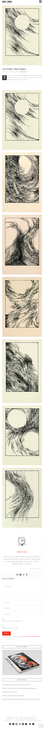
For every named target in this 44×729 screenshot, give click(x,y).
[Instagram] (17, 575)
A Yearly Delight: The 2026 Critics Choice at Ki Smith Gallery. (16, 684)
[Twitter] (24, 575)
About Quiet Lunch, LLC (28, 717)
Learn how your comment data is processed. (30, 636)
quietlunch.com (34, 569)
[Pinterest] (20, 575)
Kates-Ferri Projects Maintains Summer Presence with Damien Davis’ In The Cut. (20, 699)
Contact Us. (11, 718)
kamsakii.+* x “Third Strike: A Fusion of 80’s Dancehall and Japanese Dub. (19, 688)
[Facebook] (27, 575)
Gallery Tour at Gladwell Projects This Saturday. (13, 695)
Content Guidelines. (34, 720)
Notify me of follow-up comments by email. (12, 621)
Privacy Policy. (19, 720)
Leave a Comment (23, 71)
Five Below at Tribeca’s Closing (9, 691)
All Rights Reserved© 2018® (26, 718)
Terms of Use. (7, 720)
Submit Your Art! (12, 717)
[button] (40, 1)
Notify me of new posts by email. (10, 628)
